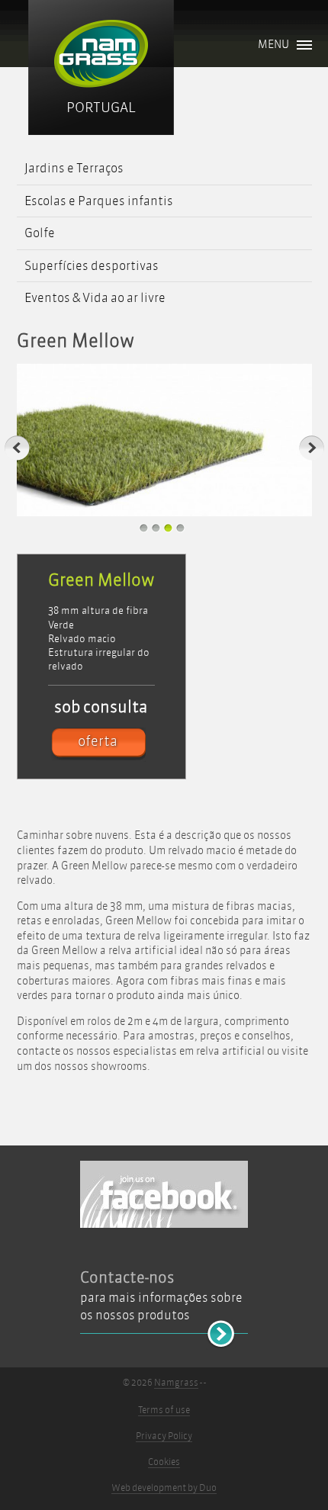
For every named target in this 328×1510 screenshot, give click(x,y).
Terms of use (164, 1410)
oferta (97, 741)
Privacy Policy (164, 1436)
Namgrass (176, 1382)
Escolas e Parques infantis (98, 201)
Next (311, 448)
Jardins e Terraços (74, 168)
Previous (17, 448)
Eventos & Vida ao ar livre (95, 298)
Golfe (39, 233)
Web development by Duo (164, 1488)
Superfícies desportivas (91, 266)
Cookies (164, 1462)
